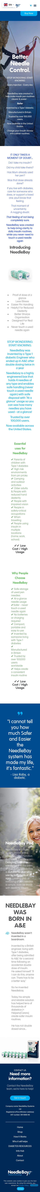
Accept (20, 1189)
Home (20, 1127)
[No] (34, 1185)
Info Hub (20, 1151)
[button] (35, 5)
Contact (20, 1160)
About (20, 1155)
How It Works (20, 1136)
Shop (20, 1132)
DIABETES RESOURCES (20, 1146)
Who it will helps (20, 1141)
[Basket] (31, 5)
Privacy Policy (23, 1185)
